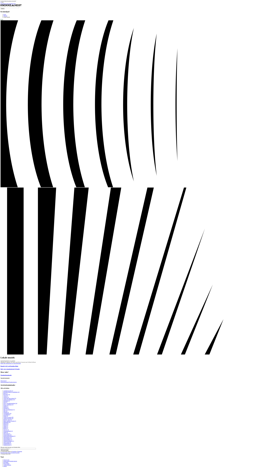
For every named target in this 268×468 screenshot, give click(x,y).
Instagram (20, 451)
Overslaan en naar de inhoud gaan (8, 3)
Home (4, 14)
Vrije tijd (5, 15)
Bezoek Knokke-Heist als (8, 452)
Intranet (5, 466)
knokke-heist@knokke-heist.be (10, 461)
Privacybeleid (6, 463)
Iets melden (5, 462)
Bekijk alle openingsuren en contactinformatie (11, 363)
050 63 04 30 (3, 380)
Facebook (14, 451)
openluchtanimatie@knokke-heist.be (9, 382)
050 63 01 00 (6, 460)
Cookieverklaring (7, 465)
